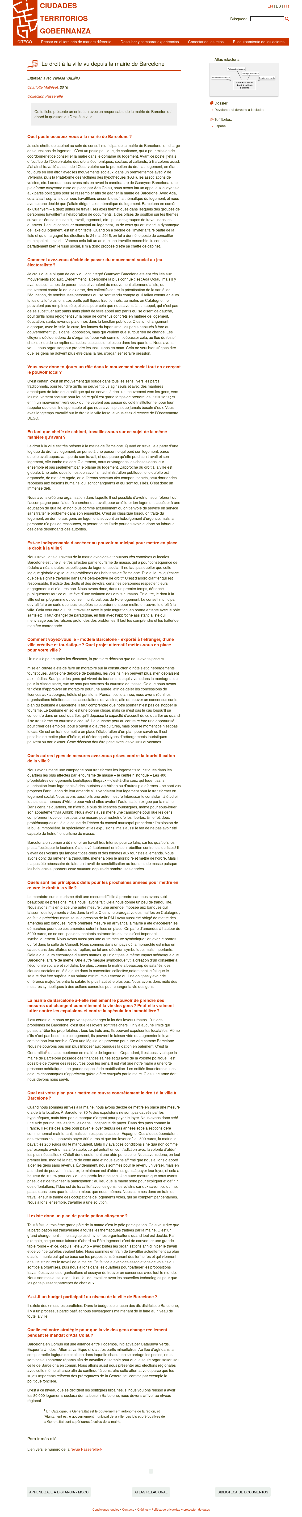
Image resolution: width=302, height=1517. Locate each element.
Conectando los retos (206, 41)
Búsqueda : (239, 18)
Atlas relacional (151, 1491)
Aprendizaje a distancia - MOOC (58, 1491)
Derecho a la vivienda (267, 78)
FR (286, 6)
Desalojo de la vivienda (251, 73)
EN (270, 6)
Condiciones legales (105, 1509)
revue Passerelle (85, 1449)
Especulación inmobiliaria (221, 77)
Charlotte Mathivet (42, 87)
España (220, 125)
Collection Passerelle (45, 96)
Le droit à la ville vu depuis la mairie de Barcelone (244, 85)
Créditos (142, 1509)
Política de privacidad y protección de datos (180, 1509)
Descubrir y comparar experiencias (150, 41)
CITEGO (24, 41)
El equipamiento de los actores (259, 41)
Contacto (128, 1509)
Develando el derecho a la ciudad (239, 109)
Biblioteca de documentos (243, 1491)
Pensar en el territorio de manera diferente (76, 41)
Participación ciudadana (236, 69)
